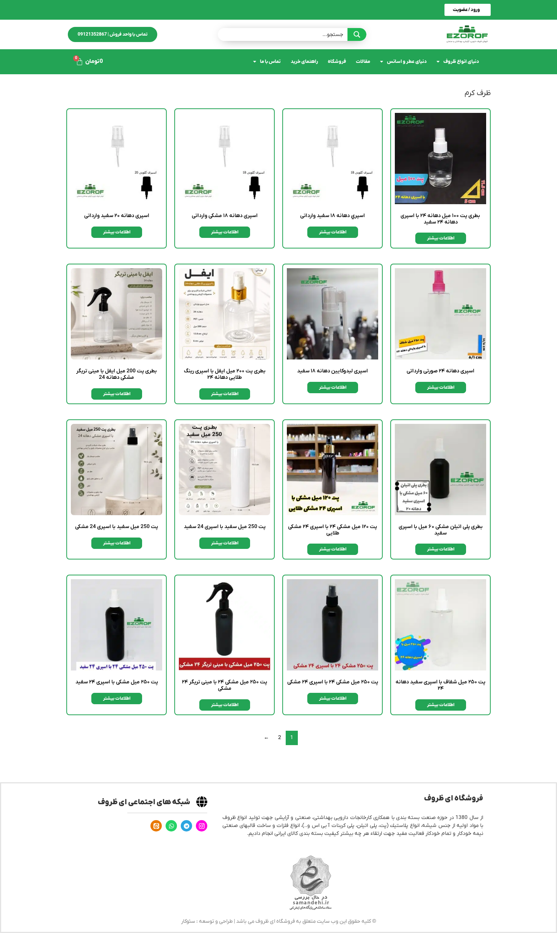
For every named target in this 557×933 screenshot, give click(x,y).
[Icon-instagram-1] (201, 825)
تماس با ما (270, 61)
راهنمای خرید (304, 61)
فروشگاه (337, 61)
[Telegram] (186, 825)
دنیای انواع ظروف (461, 61)
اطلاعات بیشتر (440, 238)
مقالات (363, 61)
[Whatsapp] (171, 825)
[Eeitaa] (156, 825)
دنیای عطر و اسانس (407, 61)
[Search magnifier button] (356, 34)
